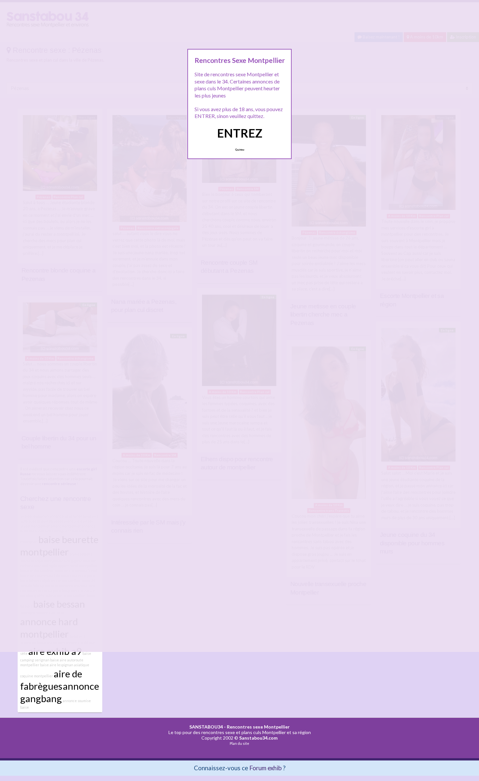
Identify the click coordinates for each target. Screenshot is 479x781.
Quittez (239, 149)
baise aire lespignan (56, 665)
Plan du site (239, 743)
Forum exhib (265, 768)
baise (24, 707)
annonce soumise (77, 701)
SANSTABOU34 (206, 726)
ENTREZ (239, 133)
